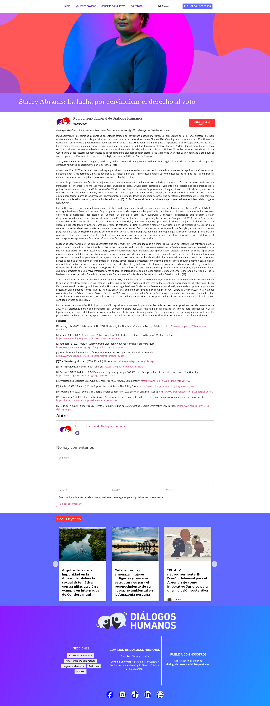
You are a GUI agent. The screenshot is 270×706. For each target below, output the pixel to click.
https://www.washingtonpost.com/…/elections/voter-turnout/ (88, 338)
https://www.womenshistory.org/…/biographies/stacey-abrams (89, 347)
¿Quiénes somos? (86, 6)
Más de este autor (202, 123)
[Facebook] (109, 694)
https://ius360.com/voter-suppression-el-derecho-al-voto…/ (87, 400)
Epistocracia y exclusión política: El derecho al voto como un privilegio (187, 574)
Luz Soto (125, 599)
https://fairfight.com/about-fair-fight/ (124, 366)
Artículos (66, 565)
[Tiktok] (135, 694)
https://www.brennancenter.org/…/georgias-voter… (186, 391)
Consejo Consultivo (113, 6)
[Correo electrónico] (77, 433)
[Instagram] (122, 694)
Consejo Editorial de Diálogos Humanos (100, 426)
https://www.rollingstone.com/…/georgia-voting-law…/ (168, 386)
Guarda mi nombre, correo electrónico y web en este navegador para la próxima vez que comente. (111, 497)
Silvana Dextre (181, 587)
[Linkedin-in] (147, 694)
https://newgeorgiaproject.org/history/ (133, 361)
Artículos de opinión (123, 565)
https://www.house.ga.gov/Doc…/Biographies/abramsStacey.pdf (90, 355)
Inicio (67, 6)
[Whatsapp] (160, 694)
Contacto (137, 6)
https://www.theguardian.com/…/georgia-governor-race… (86, 375)
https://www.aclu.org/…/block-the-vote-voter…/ (165, 380)
